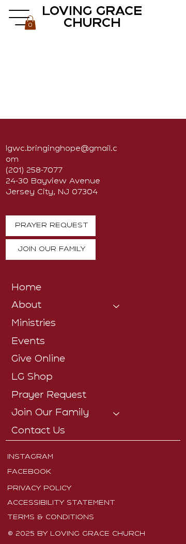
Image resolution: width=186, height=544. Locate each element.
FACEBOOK (29, 472)
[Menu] (20, 17)
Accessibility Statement (61, 503)
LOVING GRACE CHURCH (92, 17)
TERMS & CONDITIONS (50, 517)
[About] (117, 306)
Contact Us (38, 431)
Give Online (38, 359)
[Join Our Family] (117, 414)
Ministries (33, 323)
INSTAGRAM (30, 457)
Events (28, 341)
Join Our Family (50, 413)
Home (26, 288)
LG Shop (32, 377)
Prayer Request (48, 395)
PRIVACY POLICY (39, 488)
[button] (30, 22)
